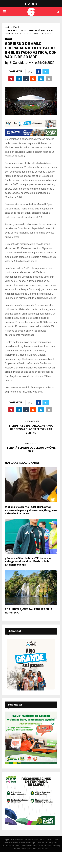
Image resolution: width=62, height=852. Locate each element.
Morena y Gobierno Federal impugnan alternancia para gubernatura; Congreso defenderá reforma (31, 510)
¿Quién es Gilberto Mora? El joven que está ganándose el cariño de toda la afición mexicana (28, 561)
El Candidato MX (21, 63)
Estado (8, 39)
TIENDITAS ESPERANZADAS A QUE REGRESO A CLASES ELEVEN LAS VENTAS (31, 429)
